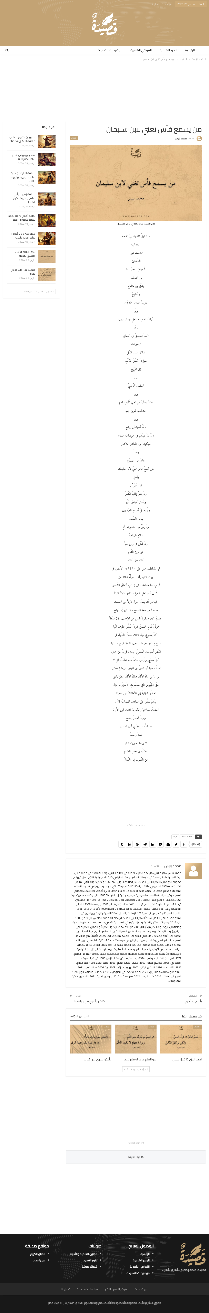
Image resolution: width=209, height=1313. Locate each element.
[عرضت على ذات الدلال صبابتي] (47, 274)
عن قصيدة (167, 4)
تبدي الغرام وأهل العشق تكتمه (25, 253)
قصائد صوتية (89, 1266)
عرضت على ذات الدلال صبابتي (23, 271)
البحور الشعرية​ (168, 50)
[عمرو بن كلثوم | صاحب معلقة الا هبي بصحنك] (47, 141)
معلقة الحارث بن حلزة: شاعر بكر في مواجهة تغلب (22, 177)
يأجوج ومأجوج (193, 1001)
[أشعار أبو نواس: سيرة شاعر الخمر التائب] (47, 159)
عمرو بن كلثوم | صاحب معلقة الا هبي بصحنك (22, 139)
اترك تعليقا (134, 1157)
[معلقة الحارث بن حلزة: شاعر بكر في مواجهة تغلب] (47, 177)
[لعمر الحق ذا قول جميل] (181, 1039)
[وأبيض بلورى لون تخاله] (90, 1039)
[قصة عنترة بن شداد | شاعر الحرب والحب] (47, 238)
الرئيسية (190, 50)
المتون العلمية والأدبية (83, 1254)
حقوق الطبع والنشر (117, 1289)
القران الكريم (37, 1254)
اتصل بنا (155, 4)
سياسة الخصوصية (88, 1289)
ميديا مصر (39, 1260)
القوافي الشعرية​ (141, 50)
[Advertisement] (105, 91)
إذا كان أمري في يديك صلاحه (87, 1001)
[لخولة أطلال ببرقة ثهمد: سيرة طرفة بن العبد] (47, 220)
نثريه (175, 837)
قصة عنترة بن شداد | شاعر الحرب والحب (23, 235)
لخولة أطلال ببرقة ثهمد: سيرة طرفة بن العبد (21, 217)
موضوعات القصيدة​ (110, 50)
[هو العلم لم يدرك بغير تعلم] (136, 1039)
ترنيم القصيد (90, 1260)
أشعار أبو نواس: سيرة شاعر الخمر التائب (23, 157)
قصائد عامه (187, 837)
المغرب (74, 138)
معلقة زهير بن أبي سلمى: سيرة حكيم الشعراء (24, 198)
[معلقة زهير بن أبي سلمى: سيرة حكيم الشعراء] (47, 199)
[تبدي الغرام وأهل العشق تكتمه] (47, 256)
